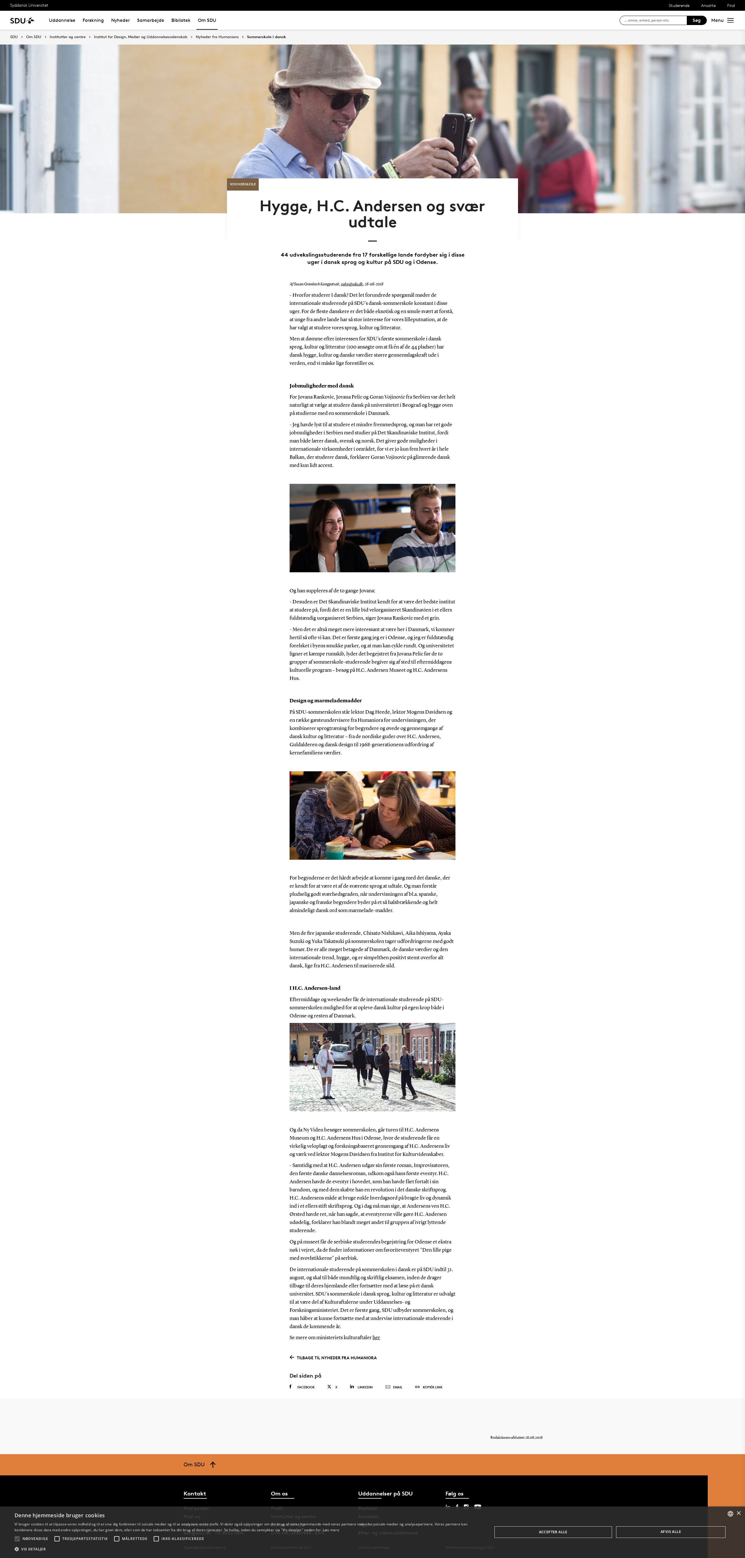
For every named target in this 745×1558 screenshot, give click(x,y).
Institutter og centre (68, 37)
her (376, 1337)
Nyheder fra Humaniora (217, 37)
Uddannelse (62, 20)
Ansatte (708, 5)
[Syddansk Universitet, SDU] (22, 20)
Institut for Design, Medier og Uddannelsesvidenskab (140, 37)
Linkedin (365, 1387)
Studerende (679, 5)
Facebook (306, 1387)
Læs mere (331, 1529)
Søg (697, 20)
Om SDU (207, 20)
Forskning (93, 20)
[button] (17, 1539)
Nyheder (120, 20)
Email (397, 1387)
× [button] (738, 1513)
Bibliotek (181, 20)
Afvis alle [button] (671, 1531)
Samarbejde (150, 20)
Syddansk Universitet (29, 5)
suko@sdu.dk (352, 284)
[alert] (372, 1532)
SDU (14, 37)
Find (731, 5)
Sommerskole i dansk (266, 37)
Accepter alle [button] (553, 1531)
